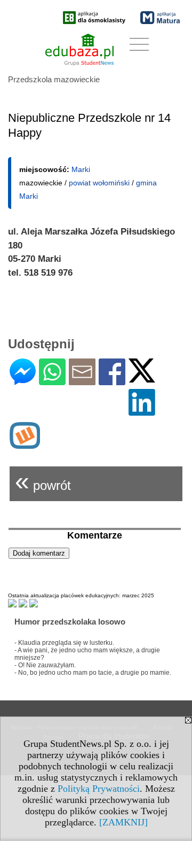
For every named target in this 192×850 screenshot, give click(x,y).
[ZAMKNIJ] (123, 822)
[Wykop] (25, 444)
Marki (80, 169)
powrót (43, 481)
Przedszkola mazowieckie (54, 79)
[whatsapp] (52, 380)
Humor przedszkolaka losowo (69, 621)
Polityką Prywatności (99, 788)
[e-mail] (82, 380)
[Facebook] (112, 380)
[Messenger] (23, 380)
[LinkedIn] (142, 411)
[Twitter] (142, 378)
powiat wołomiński (99, 182)
